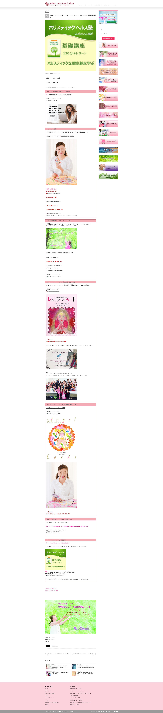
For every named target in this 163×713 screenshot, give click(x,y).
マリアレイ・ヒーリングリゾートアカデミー (103, 711)
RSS (113, 711)
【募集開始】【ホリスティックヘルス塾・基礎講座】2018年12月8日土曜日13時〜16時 (66, 546)
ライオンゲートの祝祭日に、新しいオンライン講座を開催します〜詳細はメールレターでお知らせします (60, 667)
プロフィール (48, 690)
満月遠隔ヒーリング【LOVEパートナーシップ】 (80, 702)
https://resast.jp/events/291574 (54, 193)
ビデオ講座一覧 (98, 4)
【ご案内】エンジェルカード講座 (55, 408)
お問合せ (115, 4)
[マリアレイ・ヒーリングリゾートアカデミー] (59, 4)
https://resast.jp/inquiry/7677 (54, 413)
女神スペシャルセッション (76, 688)
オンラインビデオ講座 (50, 693)
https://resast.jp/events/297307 (54, 213)
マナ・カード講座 (74, 695)
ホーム (46, 688)
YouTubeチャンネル (49, 697)
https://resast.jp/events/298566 (55, 575)
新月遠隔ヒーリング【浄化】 (76, 700)
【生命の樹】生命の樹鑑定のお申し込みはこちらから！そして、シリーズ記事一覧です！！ (86, 673)
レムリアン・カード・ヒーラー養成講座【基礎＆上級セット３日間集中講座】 (68, 285)
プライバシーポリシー (54, 711)
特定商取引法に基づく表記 (64, 711)
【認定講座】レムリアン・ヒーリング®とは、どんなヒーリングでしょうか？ (68, 224)
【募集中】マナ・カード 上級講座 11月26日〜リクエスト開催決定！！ (57, 654)
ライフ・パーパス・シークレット (77, 690)
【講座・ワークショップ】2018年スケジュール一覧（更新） (60, 673)
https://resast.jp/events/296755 (54, 201)
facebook (117, 711)
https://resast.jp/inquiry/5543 (54, 276)
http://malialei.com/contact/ (53, 291)
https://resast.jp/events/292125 (54, 265)
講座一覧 (107, 4)
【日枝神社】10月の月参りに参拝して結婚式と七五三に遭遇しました (83, 654)
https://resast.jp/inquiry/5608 (67, 136)
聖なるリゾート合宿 (74, 704)
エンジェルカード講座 (75, 697)
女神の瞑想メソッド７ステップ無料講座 (60, 94)
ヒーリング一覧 (88, 4)
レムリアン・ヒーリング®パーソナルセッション (80, 693)
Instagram (47, 700)
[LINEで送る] (55, 645)
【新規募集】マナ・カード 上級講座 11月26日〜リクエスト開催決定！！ (67, 132)
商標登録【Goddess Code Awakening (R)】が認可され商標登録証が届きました (85, 666)
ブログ (46, 695)
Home (80, 4)
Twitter (115, 711)
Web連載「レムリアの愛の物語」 (52, 702)
